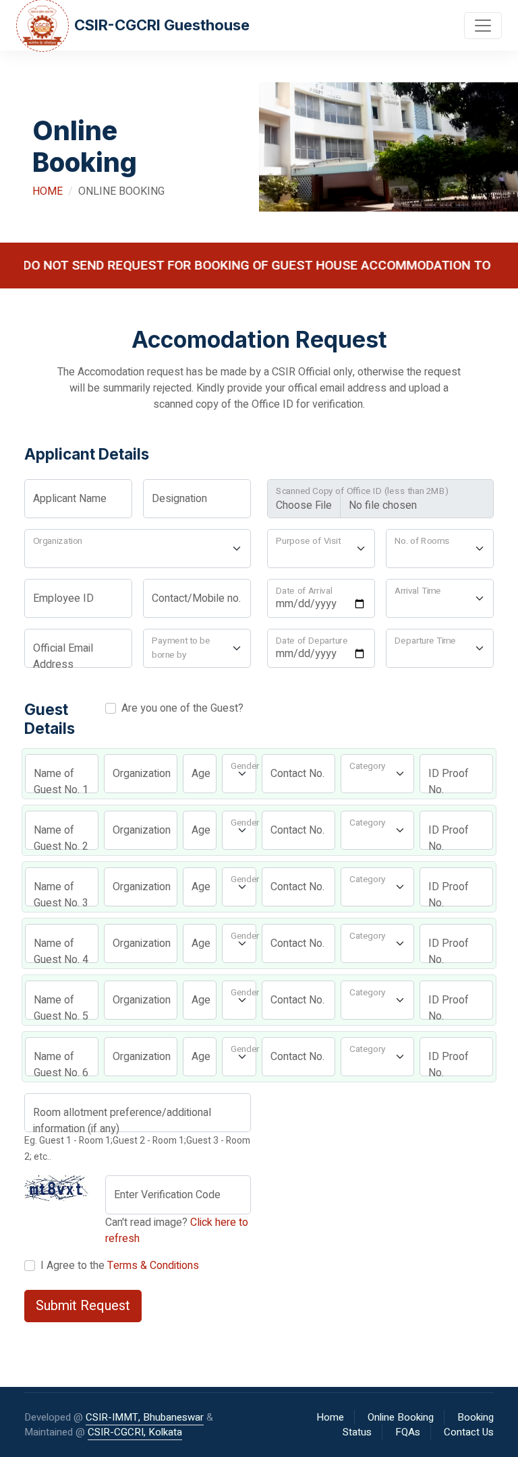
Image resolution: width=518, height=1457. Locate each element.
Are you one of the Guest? (179, 708)
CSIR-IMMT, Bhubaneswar (145, 1417)
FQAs (407, 1432)
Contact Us (469, 1432)
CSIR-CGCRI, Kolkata (135, 1432)
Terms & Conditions (153, 1266)
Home (47, 191)
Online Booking (401, 1417)
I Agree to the (117, 1266)
